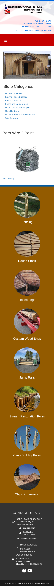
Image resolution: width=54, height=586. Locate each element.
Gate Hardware (12, 111)
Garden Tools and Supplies (18, 107)
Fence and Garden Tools (16, 104)
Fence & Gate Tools (14, 100)
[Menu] (6, 40)
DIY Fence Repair (13, 93)
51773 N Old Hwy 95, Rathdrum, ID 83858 (33, 30)
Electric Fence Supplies (16, 97)
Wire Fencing (11, 118)
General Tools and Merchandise (20, 114)
